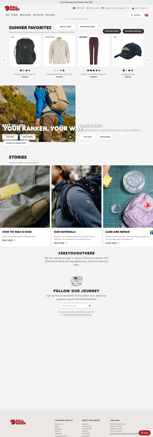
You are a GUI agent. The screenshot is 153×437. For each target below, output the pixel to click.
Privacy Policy (90, 222)
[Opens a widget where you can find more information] (144, 433)
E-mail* (84, 213)
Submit (101, 236)
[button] (123, 194)
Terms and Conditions (103, 221)
